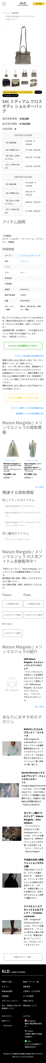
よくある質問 (28, 996)
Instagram (31, 1021)
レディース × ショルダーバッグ (17, 539)
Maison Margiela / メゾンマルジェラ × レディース (23, 514)
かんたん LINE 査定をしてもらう (23, 345)
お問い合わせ (28, 1001)
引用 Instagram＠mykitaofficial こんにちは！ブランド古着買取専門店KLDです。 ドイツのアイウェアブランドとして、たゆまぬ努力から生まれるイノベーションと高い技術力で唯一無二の (33, 752)
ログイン (5, 986)
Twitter (30, 1031)
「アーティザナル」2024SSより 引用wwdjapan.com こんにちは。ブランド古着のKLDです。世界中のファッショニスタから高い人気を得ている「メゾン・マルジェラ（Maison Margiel (33, 839)
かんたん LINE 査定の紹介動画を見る (29, 356)
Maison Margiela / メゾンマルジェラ (18, 92)
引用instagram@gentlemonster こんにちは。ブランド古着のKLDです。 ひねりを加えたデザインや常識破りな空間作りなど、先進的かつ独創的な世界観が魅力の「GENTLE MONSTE (33, 793)
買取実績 (26, 986)
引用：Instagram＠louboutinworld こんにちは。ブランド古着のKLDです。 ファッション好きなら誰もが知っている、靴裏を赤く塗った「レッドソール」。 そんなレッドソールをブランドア (33, 932)
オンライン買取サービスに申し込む (23, 397)
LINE (29, 1041)
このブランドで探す (12, 614)
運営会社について (30, 1005)
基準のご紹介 (7, 981)
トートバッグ (11, 460)
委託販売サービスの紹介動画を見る (30, 413)
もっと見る (39, 487)
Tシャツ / (32, 460)
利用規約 (5, 996)
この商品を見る (12, 603)
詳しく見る (39, 706)
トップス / (27, 460)
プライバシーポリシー (10, 1001)
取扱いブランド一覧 (31, 981)
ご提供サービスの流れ (31, 991)
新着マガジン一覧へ (23, 956)
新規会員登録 (7, 991)
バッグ (38, 92)
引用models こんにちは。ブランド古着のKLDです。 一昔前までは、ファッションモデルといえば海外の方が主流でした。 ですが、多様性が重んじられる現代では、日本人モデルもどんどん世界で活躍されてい (33, 883)
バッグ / (6, 460)
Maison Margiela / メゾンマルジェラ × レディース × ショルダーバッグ (23, 523)
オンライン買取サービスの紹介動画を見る (27, 408)
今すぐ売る (39, 4)
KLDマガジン (7, 1016)
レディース (24, 261)
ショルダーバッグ (10, 95)
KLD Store (8, 1025)
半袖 (36, 460)
